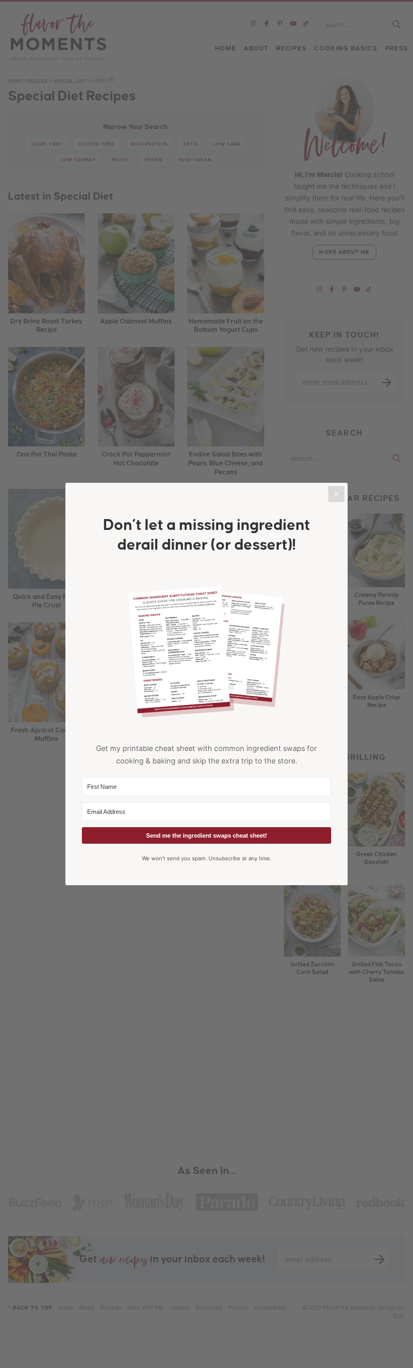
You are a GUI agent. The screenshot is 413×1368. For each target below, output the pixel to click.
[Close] (336, 494)
